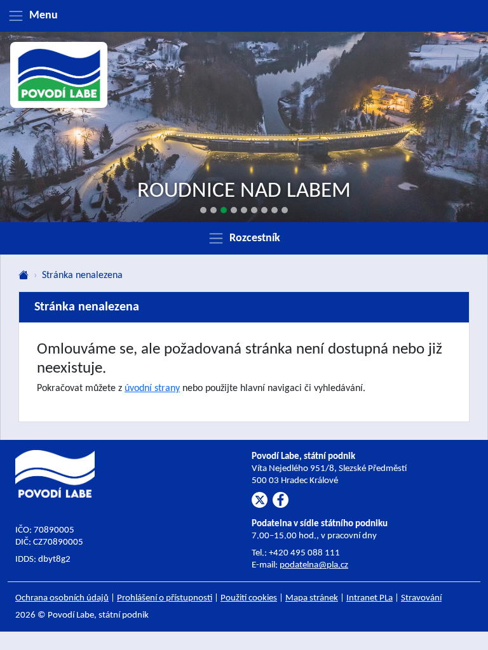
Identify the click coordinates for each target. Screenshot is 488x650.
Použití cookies (248, 598)
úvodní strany (152, 388)
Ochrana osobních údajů (62, 598)
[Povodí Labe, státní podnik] (59, 75)
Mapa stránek (311, 598)
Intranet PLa (369, 598)
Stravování (421, 598)
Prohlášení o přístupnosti (164, 598)
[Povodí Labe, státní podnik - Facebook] (280, 500)
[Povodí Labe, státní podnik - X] (260, 500)
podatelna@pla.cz (314, 565)
